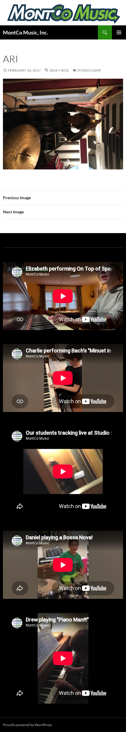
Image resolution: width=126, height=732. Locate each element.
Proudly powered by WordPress (27, 725)
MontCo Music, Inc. (25, 32)
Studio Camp (89, 70)
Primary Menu (119, 32)
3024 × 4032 (59, 70)
